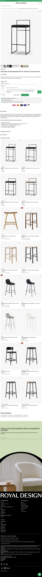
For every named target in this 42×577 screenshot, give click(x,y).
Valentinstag (3, 521)
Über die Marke (3, 134)
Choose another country (5, 543)
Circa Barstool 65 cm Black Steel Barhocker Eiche (29, 405)
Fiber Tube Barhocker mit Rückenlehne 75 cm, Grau (9, 337)
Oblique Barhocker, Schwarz (5, 371)
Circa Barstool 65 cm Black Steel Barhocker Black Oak (9, 405)
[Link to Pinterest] (1, 564)
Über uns (2, 502)
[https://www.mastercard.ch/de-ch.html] (5, 568)
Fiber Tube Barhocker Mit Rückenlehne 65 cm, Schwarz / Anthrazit (10, 304)
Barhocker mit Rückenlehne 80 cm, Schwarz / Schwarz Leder (10, 202)
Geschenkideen (4, 524)
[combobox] (21, 83)
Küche (22, 509)
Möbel (22, 502)
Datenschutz (3, 509)
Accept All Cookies (25, 94)
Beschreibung (3, 111)
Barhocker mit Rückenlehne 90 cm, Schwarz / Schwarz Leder (10, 168)
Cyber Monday (3, 530)
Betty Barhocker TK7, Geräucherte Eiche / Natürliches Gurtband (30, 236)
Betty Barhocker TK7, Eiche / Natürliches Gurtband (9, 270)
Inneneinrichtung (24, 505)
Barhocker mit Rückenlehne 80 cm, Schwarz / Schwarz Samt (30, 168)
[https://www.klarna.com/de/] (8, 568)
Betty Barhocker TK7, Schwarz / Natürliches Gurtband (30, 270)
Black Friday (3, 528)
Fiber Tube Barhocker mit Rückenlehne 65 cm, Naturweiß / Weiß (29, 338)
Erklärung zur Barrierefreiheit (6, 515)
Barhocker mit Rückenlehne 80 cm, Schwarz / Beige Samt (30, 202)
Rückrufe (2, 516)
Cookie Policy (3, 512)
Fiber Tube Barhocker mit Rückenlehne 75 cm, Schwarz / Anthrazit (31, 304)
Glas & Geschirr (24, 508)
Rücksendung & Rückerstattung (7, 506)
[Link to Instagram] (7, 564)
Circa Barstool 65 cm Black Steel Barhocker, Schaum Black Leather (30, 372)
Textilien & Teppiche (25, 506)
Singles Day (3, 527)
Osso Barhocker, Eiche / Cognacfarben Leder (8, 236)
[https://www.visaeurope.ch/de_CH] (2, 568)
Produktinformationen (5, 131)
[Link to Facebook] (4, 564)
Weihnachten (3, 531)
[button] (39, 3)
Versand (2, 505)
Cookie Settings (17, 94)
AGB (1, 508)
